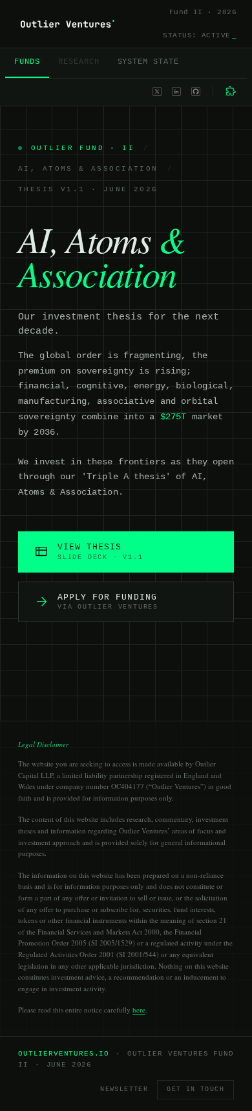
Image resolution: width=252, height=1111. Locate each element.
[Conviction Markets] (231, 91)
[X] (157, 91)
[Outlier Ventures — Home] (67, 24)
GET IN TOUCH (195, 1089)
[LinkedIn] (176, 91)
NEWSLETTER (124, 1089)
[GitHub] (196, 91)
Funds (27, 61)
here (138, 1009)
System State (149, 61)
